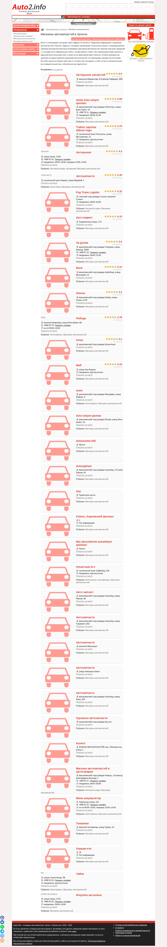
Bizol (79, 267)
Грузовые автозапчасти (92, 718)
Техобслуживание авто (24, 25)
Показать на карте (84, 82)
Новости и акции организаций (127, 935)
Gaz (78, 491)
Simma (80, 293)
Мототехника (19, 53)
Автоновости (74, 17)
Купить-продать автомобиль (25, 49)
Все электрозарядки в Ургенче (141, 41)
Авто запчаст (85, 592)
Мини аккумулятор (88, 798)
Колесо (80, 743)
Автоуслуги (18, 44)
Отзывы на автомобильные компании (131, 925)
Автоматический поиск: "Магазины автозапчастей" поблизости (98, 39)
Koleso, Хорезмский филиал (95, 516)
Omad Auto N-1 (85, 566)
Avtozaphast (84, 466)
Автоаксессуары (19, 33)
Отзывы (86, 17)
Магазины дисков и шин (23, 41)
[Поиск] (63, 17)
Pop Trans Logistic (88, 192)
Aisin (79, 390)
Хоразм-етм (83, 848)
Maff (78, 365)
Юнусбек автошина (89, 895)
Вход (151, 2)
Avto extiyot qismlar (88, 415)
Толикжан (82, 823)
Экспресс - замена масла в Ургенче (141, 59)
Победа (81, 318)
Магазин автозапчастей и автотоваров (93, 770)
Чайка (80, 873)
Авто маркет (84, 217)
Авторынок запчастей (90, 74)
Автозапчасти (85, 176)
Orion (79, 340)
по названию (57, 69)
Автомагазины (20, 30)
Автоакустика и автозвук (23, 36)
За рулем (82, 242)
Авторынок (83, 152)
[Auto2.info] (29, 7)
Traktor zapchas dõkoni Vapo (86, 129)
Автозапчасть (85, 692)
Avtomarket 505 (86, 440)
